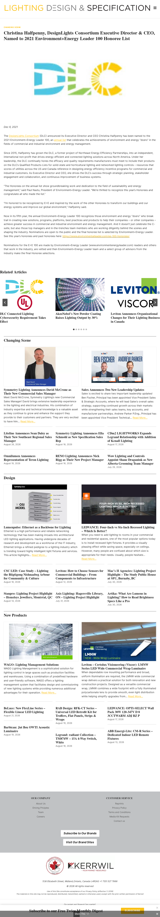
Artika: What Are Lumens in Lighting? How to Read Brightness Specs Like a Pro (131, 597)
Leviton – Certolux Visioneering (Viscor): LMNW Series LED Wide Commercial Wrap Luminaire (115, 666)
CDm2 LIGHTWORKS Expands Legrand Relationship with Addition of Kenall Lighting (132, 437)
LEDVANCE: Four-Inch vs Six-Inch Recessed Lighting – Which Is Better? (118, 529)
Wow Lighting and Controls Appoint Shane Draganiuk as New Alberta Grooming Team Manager (131, 459)
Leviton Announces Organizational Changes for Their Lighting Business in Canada (135, 317)
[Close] (157, 908)
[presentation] (24, 294)
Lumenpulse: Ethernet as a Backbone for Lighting (37, 527)
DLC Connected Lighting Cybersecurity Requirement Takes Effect (23, 317)
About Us (40, 803)
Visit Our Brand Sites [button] (80, 842)
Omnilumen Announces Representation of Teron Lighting (26, 458)
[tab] (74, 329)
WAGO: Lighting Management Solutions (31, 665)
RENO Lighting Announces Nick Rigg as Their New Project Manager (80, 458)
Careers (41, 816)
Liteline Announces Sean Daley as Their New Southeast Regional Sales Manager (28, 437)
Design (9, 478)
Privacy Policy (119, 807)
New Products (15, 615)
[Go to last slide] (5, 302)
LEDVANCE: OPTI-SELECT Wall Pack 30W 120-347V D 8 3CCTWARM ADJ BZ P (131, 712)
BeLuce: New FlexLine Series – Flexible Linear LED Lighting (24, 710)
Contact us (119, 821)
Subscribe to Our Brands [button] (80, 833)
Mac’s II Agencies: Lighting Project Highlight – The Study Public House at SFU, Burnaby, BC (132, 574)
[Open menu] (155, 7)
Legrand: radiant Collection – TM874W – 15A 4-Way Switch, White (76, 738)
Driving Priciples (40, 807)
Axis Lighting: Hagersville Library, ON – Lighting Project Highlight (79, 595)
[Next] (155, 302)
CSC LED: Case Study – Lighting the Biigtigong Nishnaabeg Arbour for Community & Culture (27, 574)
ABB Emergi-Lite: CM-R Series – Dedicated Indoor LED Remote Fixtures (130, 734)
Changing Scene (12, 27)
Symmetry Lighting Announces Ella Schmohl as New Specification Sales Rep (80, 437)
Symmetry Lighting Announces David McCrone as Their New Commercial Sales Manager (37, 391)
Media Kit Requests (119, 816)
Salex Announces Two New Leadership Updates (113, 390)
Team (41, 812)
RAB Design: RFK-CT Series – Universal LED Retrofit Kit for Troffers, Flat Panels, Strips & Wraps (76, 713)
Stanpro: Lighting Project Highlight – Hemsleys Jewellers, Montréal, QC (28, 595)
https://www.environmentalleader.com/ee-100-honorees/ (95, 236)
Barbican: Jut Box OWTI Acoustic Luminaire (27, 729)
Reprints (119, 803)
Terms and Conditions (119, 812)
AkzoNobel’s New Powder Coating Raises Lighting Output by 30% (78, 315)
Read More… (27, 421)
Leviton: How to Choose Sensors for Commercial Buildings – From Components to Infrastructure (79, 574)
